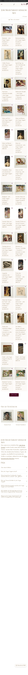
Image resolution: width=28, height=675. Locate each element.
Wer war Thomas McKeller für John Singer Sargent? (11, 481)
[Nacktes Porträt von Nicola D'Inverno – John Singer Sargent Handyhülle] (20, 213)
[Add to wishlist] (12, 25)
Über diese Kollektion (6, 467)
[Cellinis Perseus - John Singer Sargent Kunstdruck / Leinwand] (7, 54)
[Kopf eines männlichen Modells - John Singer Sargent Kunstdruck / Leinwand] (7, 83)
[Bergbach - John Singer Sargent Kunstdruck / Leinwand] (7, 188)
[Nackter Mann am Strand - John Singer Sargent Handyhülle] (7, 213)
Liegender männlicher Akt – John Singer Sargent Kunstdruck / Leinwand (7, 277)
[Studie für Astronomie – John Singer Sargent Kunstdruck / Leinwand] (20, 291)
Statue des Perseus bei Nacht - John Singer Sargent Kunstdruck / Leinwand (6, 303)
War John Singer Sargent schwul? (9, 471)
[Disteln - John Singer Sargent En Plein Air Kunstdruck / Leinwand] (7, 348)
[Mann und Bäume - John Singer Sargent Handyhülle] (7, 134)
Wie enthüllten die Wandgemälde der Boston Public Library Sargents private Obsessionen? (11, 491)
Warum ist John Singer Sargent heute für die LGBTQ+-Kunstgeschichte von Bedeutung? (11, 496)
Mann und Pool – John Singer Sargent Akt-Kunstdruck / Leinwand (7, 121)
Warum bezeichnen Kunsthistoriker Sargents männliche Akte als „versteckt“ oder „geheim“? (11, 476)
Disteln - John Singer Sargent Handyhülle (20, 358)
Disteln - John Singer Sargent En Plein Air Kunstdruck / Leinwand (7, 359)
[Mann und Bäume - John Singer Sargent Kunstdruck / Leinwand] (20, 109)
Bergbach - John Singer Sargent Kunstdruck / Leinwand (6, 199)
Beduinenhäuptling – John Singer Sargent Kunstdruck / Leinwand (20, 41)
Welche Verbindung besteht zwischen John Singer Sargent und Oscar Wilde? (12, 486)
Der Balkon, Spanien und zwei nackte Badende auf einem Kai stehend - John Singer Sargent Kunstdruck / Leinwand (21, 332)
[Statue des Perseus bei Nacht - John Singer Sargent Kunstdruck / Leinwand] (7, 291)
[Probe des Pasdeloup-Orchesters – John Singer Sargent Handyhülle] (20, 264)
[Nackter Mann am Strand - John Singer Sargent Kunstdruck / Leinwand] (20, 188)
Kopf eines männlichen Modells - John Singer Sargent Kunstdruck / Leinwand (7, 95)
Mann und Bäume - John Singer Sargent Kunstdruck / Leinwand (20, 121)
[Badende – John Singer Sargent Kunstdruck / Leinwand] (7, 29)
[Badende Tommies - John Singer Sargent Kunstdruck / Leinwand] (7, 373)
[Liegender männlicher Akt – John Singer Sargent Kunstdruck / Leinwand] (7, 264)
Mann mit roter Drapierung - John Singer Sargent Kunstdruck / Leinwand (20, 173)
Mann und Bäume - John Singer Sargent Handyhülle (7, 145)
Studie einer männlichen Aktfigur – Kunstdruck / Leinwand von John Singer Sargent (7, 330)
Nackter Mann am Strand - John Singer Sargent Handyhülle (7, 223)
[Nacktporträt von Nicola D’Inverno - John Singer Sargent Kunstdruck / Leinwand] (7, 238)
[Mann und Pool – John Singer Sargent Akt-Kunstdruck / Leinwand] (7, 109)
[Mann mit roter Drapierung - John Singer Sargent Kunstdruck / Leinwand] (20, 161)
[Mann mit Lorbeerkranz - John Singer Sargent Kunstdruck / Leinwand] (20, 134)
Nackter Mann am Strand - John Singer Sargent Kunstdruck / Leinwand (20, 199)
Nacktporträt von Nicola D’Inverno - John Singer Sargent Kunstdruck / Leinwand (7, 250)
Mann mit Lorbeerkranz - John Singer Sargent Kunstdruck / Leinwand (20, 147)
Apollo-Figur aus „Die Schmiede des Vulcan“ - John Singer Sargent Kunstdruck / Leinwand (20, 67)
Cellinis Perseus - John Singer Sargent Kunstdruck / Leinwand (7, 65)
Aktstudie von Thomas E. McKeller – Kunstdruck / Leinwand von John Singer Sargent (21, 250)
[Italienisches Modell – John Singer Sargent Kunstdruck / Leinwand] (20, 83)
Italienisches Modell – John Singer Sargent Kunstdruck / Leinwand (20, 94)
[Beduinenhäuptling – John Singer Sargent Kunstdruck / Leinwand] (20, 29)
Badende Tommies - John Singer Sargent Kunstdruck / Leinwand (7, 384)
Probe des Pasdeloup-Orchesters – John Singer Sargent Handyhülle (20, 277)
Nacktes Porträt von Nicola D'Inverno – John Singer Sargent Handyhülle (20, 224)
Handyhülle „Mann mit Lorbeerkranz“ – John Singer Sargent (7, 171)
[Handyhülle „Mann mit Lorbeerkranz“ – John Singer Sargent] (7, 161)
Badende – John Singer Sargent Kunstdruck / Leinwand (6, 41)
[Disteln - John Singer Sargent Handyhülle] (20, 348)
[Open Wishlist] (24, 4)
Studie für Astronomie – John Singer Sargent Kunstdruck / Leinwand (20, 303)
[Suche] (22, 4)
